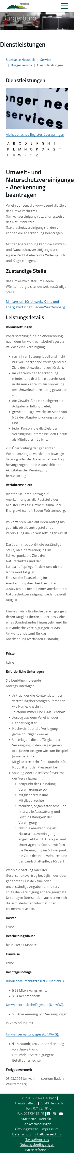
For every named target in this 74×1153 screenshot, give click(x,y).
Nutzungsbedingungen (37, 1144)
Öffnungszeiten (26, 1129)
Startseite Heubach (20, 59)
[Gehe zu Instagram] (54, 1113)
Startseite (28, 1118)
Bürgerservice (21, 65)
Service (45, 59)
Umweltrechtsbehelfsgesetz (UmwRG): (35, 1005)
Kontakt (45, 1118)
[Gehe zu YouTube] (61, 1113)
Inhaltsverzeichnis (48, 1134)
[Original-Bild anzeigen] (37, 108)
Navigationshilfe (37, 1139)
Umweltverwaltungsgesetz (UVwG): (32, 1034)
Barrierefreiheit (37, 1149)
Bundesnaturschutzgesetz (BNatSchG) (35, 981)
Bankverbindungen (36, 1124)
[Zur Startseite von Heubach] (17, 5)
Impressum (50, 1129)
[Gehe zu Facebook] (48, 1113)
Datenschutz (21, 1134)
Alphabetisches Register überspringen (35, 134)
